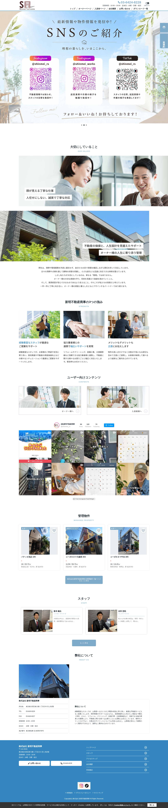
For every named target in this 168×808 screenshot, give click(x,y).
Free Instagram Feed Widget (84, 499)
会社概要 (112, 9)
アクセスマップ (91, 759)
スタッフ (89, 753)
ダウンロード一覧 (140, 9)
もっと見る (84, 643)
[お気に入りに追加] (54, 530)
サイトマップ (98, 793)
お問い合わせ (124, 9)
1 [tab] (81, 125)
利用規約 (70, 793)
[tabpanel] (84, 67)
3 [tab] (86, 125)
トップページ (91, 747)
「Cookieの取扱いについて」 (122, 805)
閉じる (152, 805)
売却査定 (89, 770)
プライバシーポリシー (83, 793)
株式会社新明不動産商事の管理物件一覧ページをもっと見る (84, 580)
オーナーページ (85, 9)
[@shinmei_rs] (56, 425)
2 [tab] (84, 125)
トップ (72, 9)
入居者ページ (100, 9)
